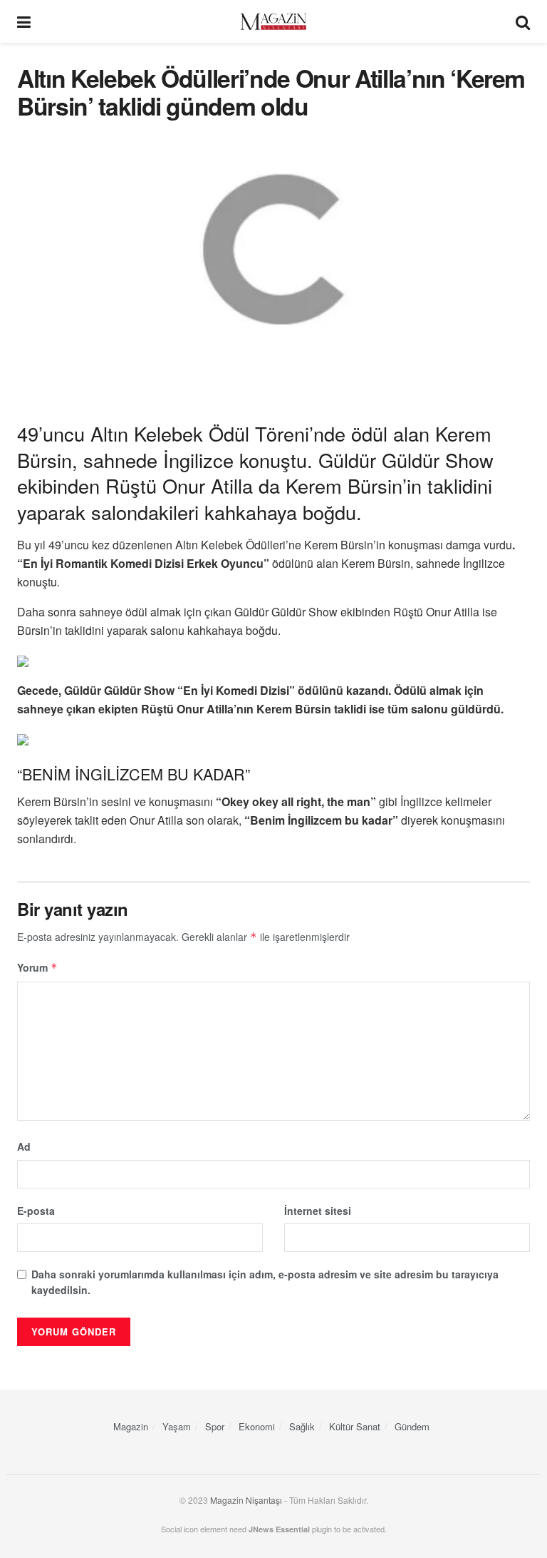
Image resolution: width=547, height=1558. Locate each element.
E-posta (36, 1210)
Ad (24, 1146)
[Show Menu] (24, 21)
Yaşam (176, 1426)
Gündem (412, 1426)
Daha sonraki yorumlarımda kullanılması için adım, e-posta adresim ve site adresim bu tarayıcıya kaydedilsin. (265, 1282)
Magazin (130, 1426)
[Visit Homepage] (273, 22)
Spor (214, 1426)
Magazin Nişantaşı (246, 1500)
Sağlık (302, 1426)
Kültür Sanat (354, 1426)
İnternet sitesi (317, 1210)
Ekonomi (257, 1426)
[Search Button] (523, 21)
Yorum (37, 967)
